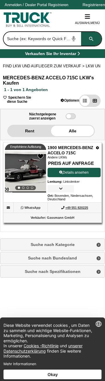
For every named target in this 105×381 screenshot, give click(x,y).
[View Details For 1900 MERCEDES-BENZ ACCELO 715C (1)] (25, 171)
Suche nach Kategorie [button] (53, 244)
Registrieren (58, 5)
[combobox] (52, 39)
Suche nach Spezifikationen (52, 271)
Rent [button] (29, 131)
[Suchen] (91, 39)
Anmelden (13, 5)
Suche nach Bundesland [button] (52, 258)
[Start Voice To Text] (74, 39)
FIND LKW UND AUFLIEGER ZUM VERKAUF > (44, 66)
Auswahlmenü (87, 23)
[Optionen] (97, 147)
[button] (70, 100)
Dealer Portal (36, 5)
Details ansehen (76, 172)
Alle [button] (72, 131)
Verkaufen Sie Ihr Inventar (50, 54)
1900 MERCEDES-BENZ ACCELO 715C (70, 150)
